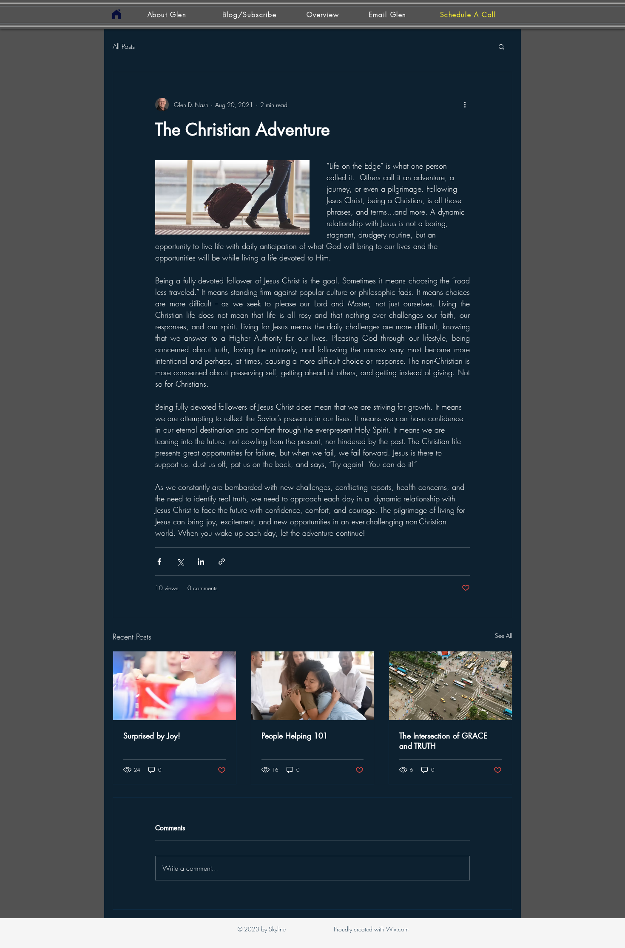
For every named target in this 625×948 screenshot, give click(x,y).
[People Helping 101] (312, 685)
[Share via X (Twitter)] (180, 561)
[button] (501, 46)
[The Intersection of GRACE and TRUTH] (450, 685)
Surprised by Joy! (151, 735)
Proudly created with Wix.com (371, 929)
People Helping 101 (294, 735)
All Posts (124, 46)
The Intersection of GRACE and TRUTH (443, 740)
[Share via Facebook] (159, 561)
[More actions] (465, 104)
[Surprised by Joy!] (174, 685)
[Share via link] (222, 561)
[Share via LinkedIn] (201, 561)
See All (503, 635)
